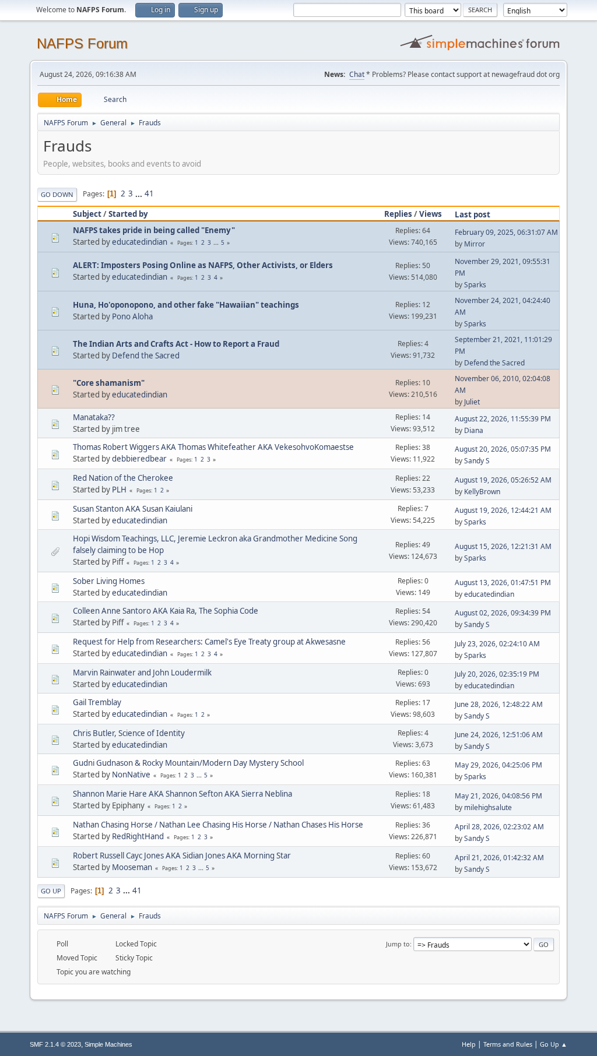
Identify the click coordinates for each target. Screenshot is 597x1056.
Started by (128, 214)
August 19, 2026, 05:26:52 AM (503, 480)
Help (469, 1044)
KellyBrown (482, 492)
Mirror (474, 244)
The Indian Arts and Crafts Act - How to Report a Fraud (176, 344)
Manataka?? (94, 417)
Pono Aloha (132, 316)
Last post (472, 214)
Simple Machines (108, 1044)
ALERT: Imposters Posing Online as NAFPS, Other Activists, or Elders (203, 265)
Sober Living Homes (109, 581)
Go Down (57, 194)
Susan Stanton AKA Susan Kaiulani (132, 509)
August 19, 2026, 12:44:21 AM (503, 510)
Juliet (472, 402)
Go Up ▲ (553, 1044)
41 (149, 193)
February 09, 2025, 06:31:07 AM (506, 232)
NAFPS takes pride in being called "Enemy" (154, 230)
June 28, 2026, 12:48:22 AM (499, 704)
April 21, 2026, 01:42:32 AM (499, 858)
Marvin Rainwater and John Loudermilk (142, 672)
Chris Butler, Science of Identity (129, 733)
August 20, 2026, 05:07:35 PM (503, 449)
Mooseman (132, 867)
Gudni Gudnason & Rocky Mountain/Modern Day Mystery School (188, 763)
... (139, 193)
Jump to (398, 943)
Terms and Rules (507, 1044)
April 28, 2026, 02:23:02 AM (499, 827)
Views (430, 214)
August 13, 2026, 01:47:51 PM (503, 582)
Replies (398, 214)
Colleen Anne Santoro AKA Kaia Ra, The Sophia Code (165, 611)
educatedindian (139, 242)
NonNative (131, 774)
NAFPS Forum (82, 43)
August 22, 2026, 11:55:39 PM (503, 419)
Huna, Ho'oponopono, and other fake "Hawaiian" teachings (186, 305)
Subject (87, 214)
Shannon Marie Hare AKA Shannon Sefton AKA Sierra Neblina (182, 794)
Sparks (475, 285)
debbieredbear (139, 458)
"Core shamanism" (109, 383)
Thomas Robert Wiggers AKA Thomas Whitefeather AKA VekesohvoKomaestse (213, 447)
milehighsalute (488, 807)
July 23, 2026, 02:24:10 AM (497, 644)
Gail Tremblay (97, 702)
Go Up (51, 890)
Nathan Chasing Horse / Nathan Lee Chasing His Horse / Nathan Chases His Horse (218, 824)
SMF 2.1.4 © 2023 (55, 1044)
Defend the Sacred (146, 355)
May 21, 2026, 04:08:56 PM (498, 796)
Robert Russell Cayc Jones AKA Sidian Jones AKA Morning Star (182, 855)
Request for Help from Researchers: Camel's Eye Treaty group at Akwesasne (209, 641)
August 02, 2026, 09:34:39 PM (503, 613)
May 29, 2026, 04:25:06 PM (498, 765)
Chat (356, 74)
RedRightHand (138, 836)
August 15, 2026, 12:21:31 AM (503, 546)
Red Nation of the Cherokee (123, 478)
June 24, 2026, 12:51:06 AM (499, 735)
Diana (473, 430)
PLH (119, 489)
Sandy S (477, 461)
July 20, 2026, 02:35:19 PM (497, 674)
